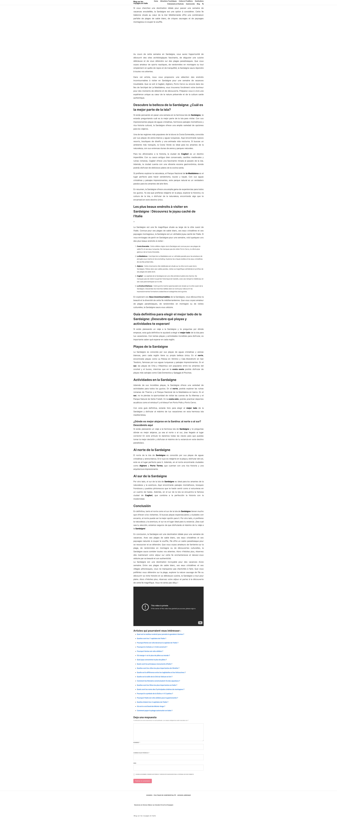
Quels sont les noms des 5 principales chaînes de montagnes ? (160, 689)
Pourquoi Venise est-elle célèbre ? (150, 651)
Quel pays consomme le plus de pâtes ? (152, 660)
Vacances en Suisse (141, 805)
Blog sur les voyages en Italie (140, 2)
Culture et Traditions (186, 1)
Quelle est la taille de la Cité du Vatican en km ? (154, 677)
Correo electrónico (141, 753)
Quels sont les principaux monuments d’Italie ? (154, 664)
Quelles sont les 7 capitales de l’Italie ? (151, 638)
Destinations (199, 1)
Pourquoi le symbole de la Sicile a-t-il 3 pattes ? (155, 693)
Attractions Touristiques (168, 1)
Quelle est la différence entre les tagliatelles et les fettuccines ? (161, 672)
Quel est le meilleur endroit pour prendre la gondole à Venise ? (160, 634)
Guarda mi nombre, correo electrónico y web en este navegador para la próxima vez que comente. (165, 774)
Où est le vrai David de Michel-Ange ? (151, 706)
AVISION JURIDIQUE (184, 795)
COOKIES (149, 795)
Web (134, 763)
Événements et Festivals (175, 4)
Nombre (136, 742)
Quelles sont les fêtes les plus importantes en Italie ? (157, 685)
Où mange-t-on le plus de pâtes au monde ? (153, 655)
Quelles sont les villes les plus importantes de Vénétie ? (158, 668)
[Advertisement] (168, 38)
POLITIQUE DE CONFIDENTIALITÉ (165, 795)
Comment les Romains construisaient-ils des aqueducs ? (158, 681)
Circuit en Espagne (166, 805)
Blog (198, 4)
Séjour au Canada (154, 805)
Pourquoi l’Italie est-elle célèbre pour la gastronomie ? (157, 698)
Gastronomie (190, 4)
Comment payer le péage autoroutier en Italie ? (154, 710)
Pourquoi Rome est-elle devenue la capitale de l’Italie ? (157, 643)
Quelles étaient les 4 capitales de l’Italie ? (152, 702)
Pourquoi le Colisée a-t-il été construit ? (152, 647)
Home (156, 1)
